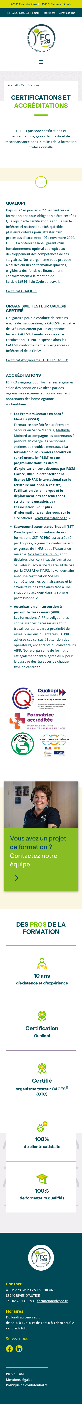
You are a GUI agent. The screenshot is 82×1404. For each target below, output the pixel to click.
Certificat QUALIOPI (21, 291)
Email (35, 13)
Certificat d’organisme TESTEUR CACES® (37, 360)
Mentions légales (19, 1379)
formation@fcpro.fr (52, 1301)
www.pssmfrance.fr (51, 518)
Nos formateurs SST (43, 554)
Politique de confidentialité (27, 1385)
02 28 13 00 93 (20, 13)
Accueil (13, 85)
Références (48, 13)
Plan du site (15, 1374)
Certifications (67, 13)
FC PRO (21, 131)
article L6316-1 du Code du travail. (33, 281)
